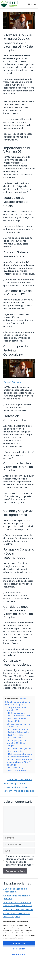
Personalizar (19, 948)
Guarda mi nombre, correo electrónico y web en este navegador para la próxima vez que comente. (20, 860)
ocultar (23, 699)
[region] (19, 938)
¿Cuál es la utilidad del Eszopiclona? (15, 890)
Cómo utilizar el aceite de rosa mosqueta (16, 915)
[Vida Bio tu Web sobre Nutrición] (9, 4)
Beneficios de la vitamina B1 (18, 909)
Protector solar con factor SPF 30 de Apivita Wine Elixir (17, 904)
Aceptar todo (19, 943)
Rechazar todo (19, 954)
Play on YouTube (12, 381)
